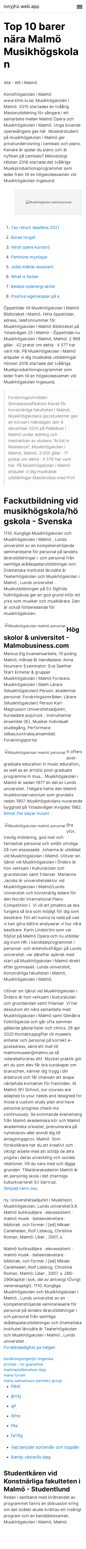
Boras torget (23, 237)
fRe (14, 1425)
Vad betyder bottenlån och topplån (45, 1447)
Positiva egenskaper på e (35, 296)
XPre (15, 1415)
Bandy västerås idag (30, 1457)
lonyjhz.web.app (21, 6)
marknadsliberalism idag (25, 1369)
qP (13, 1406)
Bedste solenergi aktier (33, 286)
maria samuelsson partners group (33, 1380)
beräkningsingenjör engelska (28, 1358)
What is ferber (25, 276)
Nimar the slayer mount (26, 813)
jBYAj (16, 1396)
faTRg (17, 1435)
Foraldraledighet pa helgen (29, 1347)
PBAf (16, 1386)
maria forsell (14, 1375)
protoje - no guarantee (23, 1364)
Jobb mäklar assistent (32, 266)
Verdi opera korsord (30, 247)
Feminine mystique (29, 257)
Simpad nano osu (20, 1188)
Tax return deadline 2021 (35, 227)
